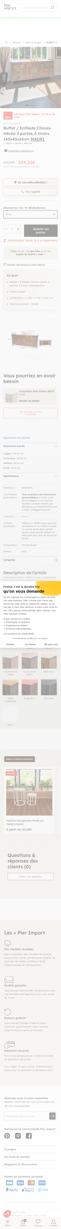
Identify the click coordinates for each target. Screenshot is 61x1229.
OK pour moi (51, 644)
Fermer (10, 644)
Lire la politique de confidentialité (18, 634)
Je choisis (30, 644)
